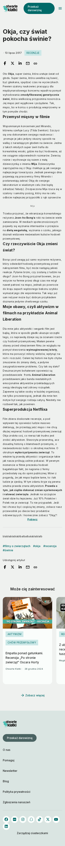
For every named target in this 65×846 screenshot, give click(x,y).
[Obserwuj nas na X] (47, 819)
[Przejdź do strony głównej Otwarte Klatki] (10, 8)
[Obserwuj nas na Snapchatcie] (31, 819)
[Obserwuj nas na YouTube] (56, 819)
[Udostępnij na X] (12, 63)
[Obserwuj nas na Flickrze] (14, 819)
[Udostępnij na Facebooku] (5, 63)
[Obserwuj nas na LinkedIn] (6, 826)
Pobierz (32, 519)
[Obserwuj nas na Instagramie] (22, 819)
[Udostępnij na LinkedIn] (20, 63)
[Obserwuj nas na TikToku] (39, 819)
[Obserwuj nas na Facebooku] (6, 819)
